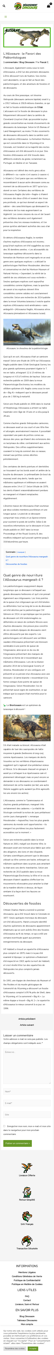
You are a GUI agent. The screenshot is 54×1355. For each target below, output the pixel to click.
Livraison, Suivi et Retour (27, 1304)
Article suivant (27, 1025)
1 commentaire (10, 62)
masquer (21, 552)
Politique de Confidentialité (27, 1280)
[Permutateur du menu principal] (6, 17)
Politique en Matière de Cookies (27, 1284)
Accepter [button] (33, 1348)
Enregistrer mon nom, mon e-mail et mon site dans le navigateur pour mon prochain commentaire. (27, 1130)
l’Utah (40, 107)
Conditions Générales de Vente (27, 1276)
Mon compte (27, 1324)
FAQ (27, 1296)
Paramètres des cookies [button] (15, 1348)
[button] (4, 6)
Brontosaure (16, 705)
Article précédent (26, 1019)
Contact (27, 1300)
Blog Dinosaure (26, 62)
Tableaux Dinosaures (27, 1320)
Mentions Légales (27, 1272)
